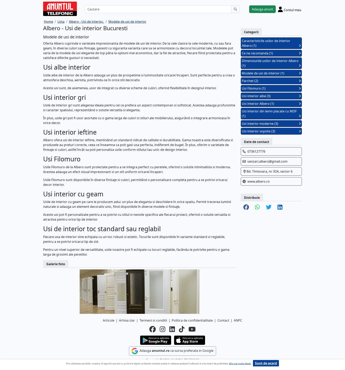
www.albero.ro (258, 181)
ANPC (238, 320)
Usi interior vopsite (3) (258, 131)
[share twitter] (268, 207)
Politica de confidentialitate (192, 320)
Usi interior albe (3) (256, 96)
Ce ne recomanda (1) (257, 53)
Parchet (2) (250, 81)
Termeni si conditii (153, 320)
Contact (223, 320)
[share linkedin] (280, 207)
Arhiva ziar (127, 320)
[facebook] (152, 329)
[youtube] (192, 329)
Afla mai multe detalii (240, 363)
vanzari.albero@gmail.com (267, 161)
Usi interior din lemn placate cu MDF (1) (269, 113)
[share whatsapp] (257, 207)
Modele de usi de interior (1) (263, 73)
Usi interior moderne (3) (260, 123)
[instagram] (162, 329)
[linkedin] (172, 329)
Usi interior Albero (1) (258, 103)
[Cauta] (235, 9)
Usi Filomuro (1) (254, 88)
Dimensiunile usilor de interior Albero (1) (270, 63)
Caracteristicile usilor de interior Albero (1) (266, 43)
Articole (108, 320)
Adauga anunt (262, 9)
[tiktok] (181, 329)
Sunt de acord (266, 363)
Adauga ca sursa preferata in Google (176, 350)
